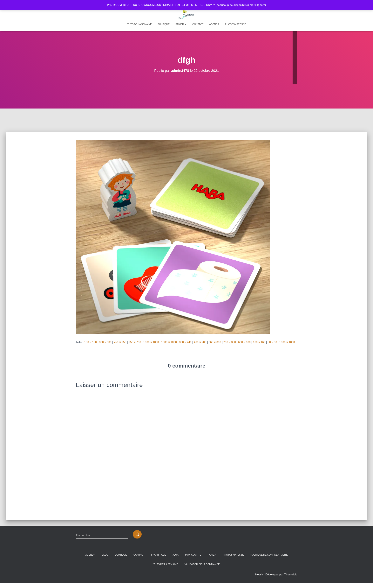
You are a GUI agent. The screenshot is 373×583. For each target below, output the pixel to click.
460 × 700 (200, 342)
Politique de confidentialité (269, 554)
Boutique (164, 24)
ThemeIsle (290, 574)
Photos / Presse (235, 24)
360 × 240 (185, 342)
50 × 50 (272, 342)
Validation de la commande (202, 564)
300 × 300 (105, 342)
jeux (176, 554)
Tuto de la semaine (139, 24)
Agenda (214, 24)
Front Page (158, 554)
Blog (105, 554)
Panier (180, 24)
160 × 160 (259, 342)
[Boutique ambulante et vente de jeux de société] (186, 14)
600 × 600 (244, 342)
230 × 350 (229, 342)
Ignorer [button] (261, 4)
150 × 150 (90, 342)
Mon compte (193, 554)
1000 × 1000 (151, 342)
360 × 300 (215, 342)
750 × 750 (120, 342)
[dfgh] (173, 236)
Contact (197, 24)
